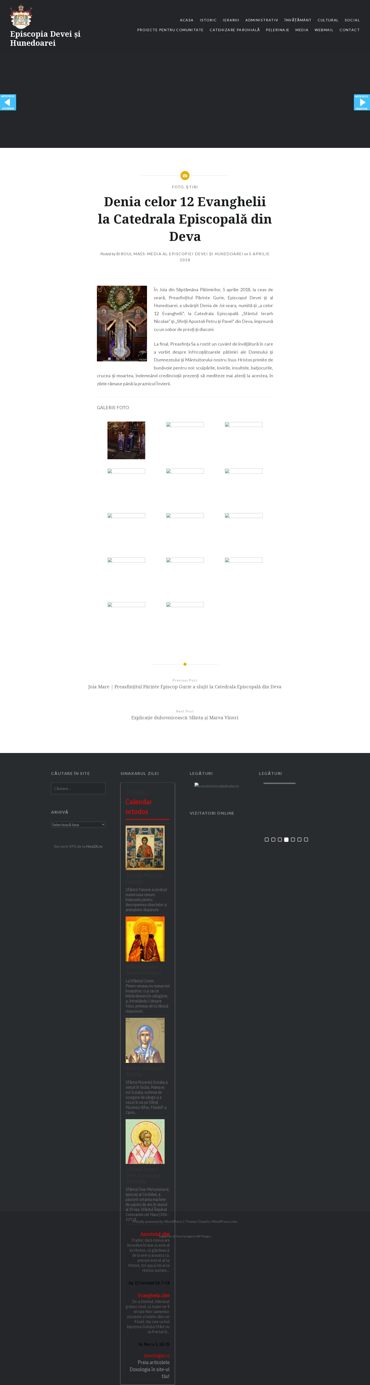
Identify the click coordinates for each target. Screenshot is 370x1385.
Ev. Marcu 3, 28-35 (154, 1344)
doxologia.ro (157, 1355)
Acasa (187, 20)
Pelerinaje (277, 30)
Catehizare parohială (235, 30)
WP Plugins (203, 1236)
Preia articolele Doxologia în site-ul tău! (150, 1369)
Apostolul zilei (155, 1234)
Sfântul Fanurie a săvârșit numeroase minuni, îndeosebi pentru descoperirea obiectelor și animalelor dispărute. (146, 899)
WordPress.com (224, 1221)
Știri (192, 187)
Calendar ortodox (139, 806)
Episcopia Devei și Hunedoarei (45, 38)
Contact (350, 30)
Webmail (324, 30)
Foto (178, 187)
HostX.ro (94, 846)
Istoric (208, 20)
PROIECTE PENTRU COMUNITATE (170, 30)
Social (352, 20)
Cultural (328, 20)
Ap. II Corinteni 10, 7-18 (149, 1282)
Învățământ (298, 20)
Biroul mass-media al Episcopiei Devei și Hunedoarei (180, 253)
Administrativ (261, 20)
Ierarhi (231, 20)
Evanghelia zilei (154, 1295)
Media (302, 30)
